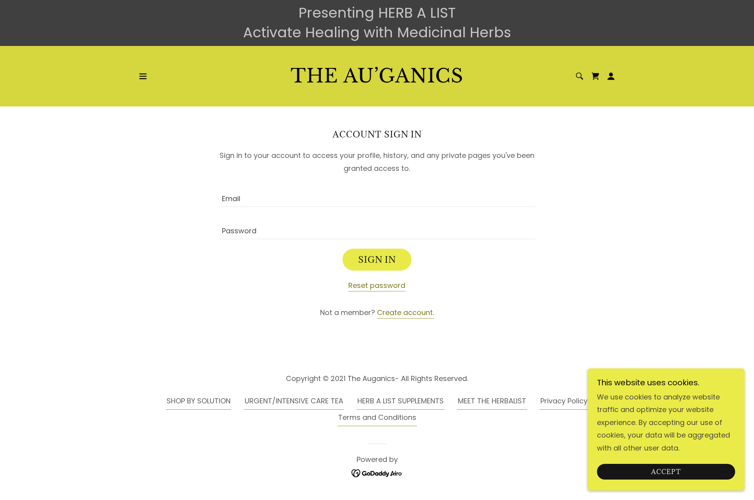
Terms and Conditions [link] (377, 417)
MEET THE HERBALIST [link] (492, 401)
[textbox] (377, 195)
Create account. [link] (405, 312)
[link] (377, 80)
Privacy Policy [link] (563, 401)
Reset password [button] (376, 285)
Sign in (377, 259)
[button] (143, 76)
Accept (666, 471)
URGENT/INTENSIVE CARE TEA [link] (294, 401)
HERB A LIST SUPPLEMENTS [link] (400, 401)
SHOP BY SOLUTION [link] (199, 401)
